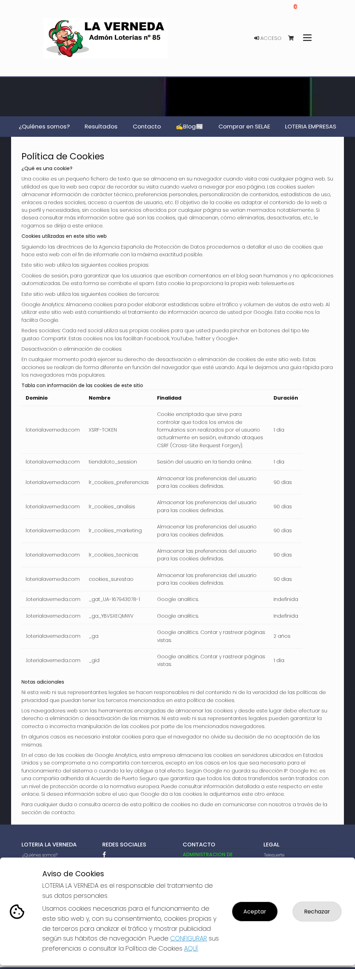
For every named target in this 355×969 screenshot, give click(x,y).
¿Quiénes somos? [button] (44, 126)
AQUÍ (191, 948)
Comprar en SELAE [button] (244, 126)
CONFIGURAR (188, 938)
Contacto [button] (147, 126)
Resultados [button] (101, 126)
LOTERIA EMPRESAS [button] (310, 126)
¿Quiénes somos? (40, 855)
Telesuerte (274, 855)
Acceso (270, 38)
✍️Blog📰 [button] (189, 126)
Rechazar (317, 912)
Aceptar (254, 912)
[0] (294, 38)
